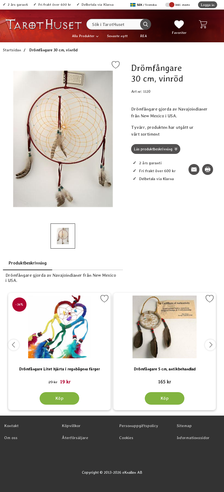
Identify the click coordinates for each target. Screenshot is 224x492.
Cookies (126, 437)
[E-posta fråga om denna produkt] (193, 169)
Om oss (10, 437)
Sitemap (184, 425)
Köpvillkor (71, 425)
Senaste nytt (117, 36)
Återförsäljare (75, 437)
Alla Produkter (83, 36)
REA (143, 36)
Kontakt (11, 425)
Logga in (207, 5)
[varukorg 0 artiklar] (204, 24)
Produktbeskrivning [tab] (27, 263)
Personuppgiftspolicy (138, 425)
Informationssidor (193, 437)
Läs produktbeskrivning (153, 149)
